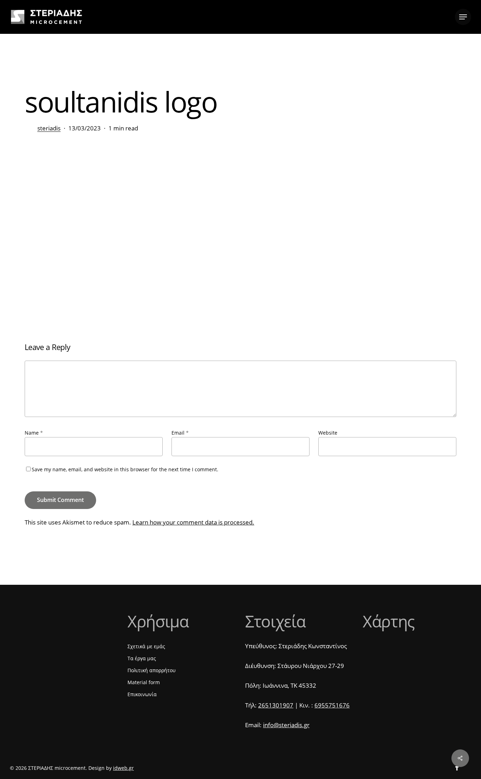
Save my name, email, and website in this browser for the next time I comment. (125, 469)
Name (34, 432)
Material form (143, 682)
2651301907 (275, 705)
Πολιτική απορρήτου (151, 670)
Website (327, 432)
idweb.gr (123, 768)
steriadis (49, 128)
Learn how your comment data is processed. (193, 522)
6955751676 (332, 705)
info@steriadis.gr (286, 725)
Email (180, 432)
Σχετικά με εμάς (146, 646)
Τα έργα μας (141, 658)
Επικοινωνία (142, 694)
